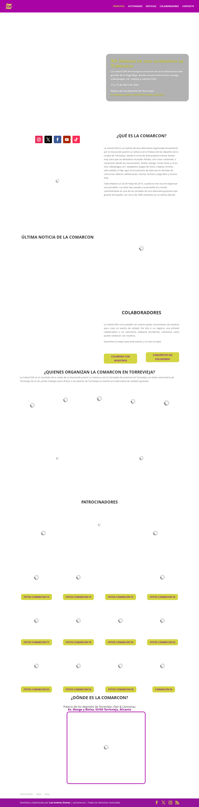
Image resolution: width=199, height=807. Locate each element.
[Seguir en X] (48, 139)
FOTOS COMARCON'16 (162, 596)
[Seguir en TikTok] (76, 139)
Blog (47, 794)
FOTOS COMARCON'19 (120, 642)
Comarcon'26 (163, 689)
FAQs (38, 794)
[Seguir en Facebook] (57, 139)
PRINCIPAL (119, 6)
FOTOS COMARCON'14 (78, 596)
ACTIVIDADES (135, 6)
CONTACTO (188, 6)
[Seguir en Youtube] (67, 139)
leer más (34, 349)
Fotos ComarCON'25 (121, 689)
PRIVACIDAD (26, 794)
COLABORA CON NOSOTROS (120, 358)
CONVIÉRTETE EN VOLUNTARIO (162, 357)
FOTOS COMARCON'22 (162, 642)
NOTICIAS (151, 6)
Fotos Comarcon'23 (36, 689)
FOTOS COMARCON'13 (36, 596)
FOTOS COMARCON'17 (36, 642)
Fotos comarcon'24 (78, 689)
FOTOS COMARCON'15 (120, 596)
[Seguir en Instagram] (39, 139)
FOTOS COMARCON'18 (78, 642)
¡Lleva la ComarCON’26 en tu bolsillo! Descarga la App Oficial (57, 316)
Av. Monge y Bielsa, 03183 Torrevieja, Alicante (137, 94)
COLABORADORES (169, 6)
